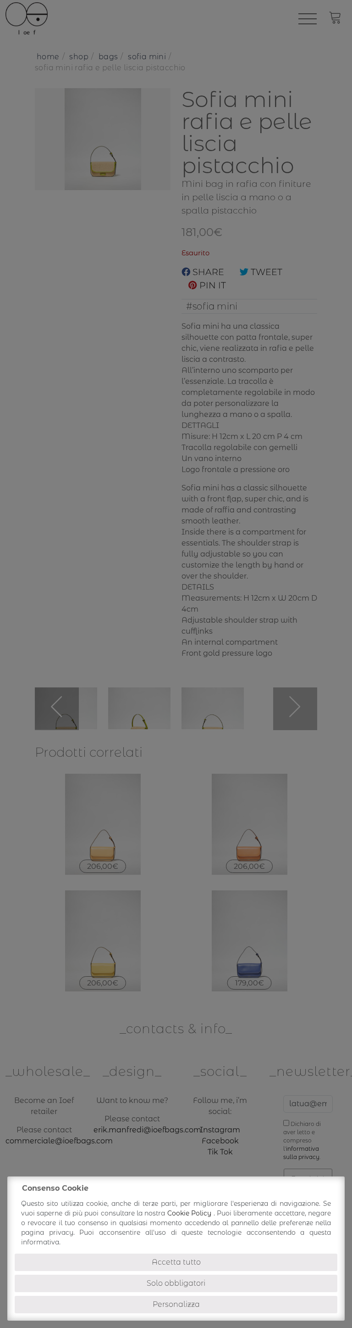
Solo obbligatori (176, 1283)
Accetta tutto (176, 1262)
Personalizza (176, 1304)
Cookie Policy (190, 1213)
